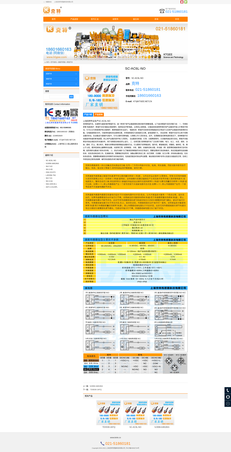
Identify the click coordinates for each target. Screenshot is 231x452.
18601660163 (149, 95)
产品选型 (74, 19)
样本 (156, 19)
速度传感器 (61, 62)
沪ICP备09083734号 (132, 448)
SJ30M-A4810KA (96, 386)
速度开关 (49, 79)
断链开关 (70, 62)
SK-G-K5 (49, 169)
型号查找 (54, 62)
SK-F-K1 (49, 178)
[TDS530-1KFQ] (108, 412)
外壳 (177, 19)
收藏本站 (48, 2)
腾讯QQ (181, 1)
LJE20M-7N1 (51, 175)
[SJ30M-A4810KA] (162, 412)
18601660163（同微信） (66, 132)
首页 (54, 19)
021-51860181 (176, 11)
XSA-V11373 (50, 172)
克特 (135, 83)
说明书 (115, 19)
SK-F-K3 (49, 166)
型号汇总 (95, 19)
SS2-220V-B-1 (51, 184)
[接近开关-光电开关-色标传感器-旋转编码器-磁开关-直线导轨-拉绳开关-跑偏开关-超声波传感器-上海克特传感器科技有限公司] (64, 10)
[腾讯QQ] (228, 397)
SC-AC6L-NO (135, 427)
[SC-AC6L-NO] (135, 412)
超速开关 (49, 74)
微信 (185, 1)
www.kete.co (115, 438)
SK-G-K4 (49, 181)
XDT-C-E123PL (52, 187)
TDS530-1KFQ (96, 390)
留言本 (136, 19)
